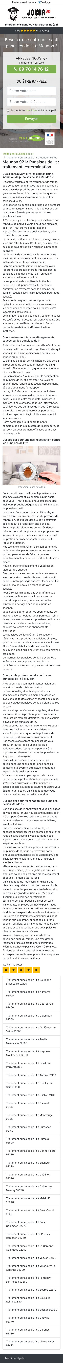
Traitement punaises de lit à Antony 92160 (31, 1075)
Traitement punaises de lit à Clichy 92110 (30, 1095)
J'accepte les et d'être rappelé (33, 110)
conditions (31, 110)
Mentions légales (15, 1358)
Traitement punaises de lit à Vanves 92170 (31, 1257)
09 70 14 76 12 (33, 69)
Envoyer (31, 119)
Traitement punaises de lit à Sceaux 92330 (31, 1309)
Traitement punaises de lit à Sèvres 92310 (31, 1289)
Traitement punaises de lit (18, 153)
